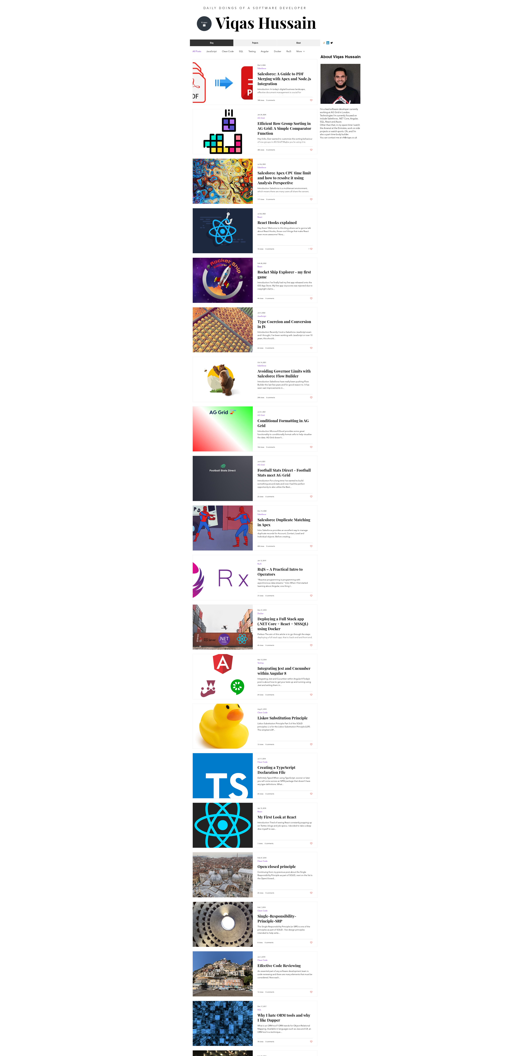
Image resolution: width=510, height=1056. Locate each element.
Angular (265, 51)
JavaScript (211, 51)
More (299, 51)
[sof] (323, 42)
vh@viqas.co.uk (349, 137)
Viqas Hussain (266, 22)
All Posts (197, 51)
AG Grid (261, 118)
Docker (277, 51)
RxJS (288, 51)
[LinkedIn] (327, 42)
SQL (241, 51)
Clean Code (228, 51)
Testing (252, 51)
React (260, 217)
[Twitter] (331, 42)
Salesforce (262, 68)
